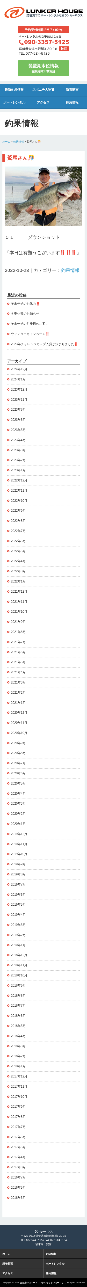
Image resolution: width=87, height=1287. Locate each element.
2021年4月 (18, 672)
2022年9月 (18, 510)
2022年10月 (19, 500)
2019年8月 (18, 874)
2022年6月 (18, 541)
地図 (64, 48)
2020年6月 (18, 773)
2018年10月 (19, 975)
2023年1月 (18, 470)
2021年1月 (18, 703)
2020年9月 (18, 743)
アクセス (43, 102)
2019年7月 (18, 884)
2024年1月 (18, 379)
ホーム (6, 141)
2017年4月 (18, 1157)
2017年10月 (19, 1096)
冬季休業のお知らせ (25, 313)
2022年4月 (18, 561)
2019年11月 (19, 844)
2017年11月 (19, 1086)
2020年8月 (18, 753)
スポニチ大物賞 (43, 89)
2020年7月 (18, 763)
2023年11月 (19, 399)
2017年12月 (19, 1076)
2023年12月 (19, 389)
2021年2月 (18, 692)
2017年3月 (18, 1167)
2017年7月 (18, 1127)
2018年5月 (18, 1026)
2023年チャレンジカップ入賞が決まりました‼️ (44, 344)
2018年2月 (18, 1056)
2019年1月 (18, 945)
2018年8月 (18, 995)
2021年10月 (19, 611)
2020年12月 (19, 712)
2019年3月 (18, 925)
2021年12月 (19, 591)
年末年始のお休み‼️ (25, 303)
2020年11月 (19, 723)
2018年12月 (19, 955)
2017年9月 (18, 1106)
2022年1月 (18, 581)
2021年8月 (18, 632)
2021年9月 (18, 622)
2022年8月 (18, 521)
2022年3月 (18, 571)
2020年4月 (18, 793)
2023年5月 (18, 430)
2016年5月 (18, 1187)
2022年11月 (19, 490)
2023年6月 (18, 420)
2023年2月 (18, 460)
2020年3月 (18, 803)
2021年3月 (18, 682)
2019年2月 (18, 935)
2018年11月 (19, 965)
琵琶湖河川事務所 (43, 68)
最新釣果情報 (14, 89)
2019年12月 (19, 834)
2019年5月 (18, 904)
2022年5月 (18, 551)
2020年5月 (18, 783)
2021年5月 (18, 662)
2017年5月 (18, 1147)
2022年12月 (19, 480)
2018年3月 (18, 1046)
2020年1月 (18, 824)
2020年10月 (19, 733)
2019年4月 (18, 914)
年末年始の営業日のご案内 (30, 324)
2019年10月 (19, 854)
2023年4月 (18, 440)
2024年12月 (19, 369)
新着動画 (72, 89)
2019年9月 (18, 864)
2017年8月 (18, 1117)
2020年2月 (18, 813)
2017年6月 (18, 1137)
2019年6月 (18, 894)
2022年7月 (18, 531)
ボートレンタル (14, 102)
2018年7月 (18, 1005)
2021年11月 (19, 602)
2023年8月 (18, 409)
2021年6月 (18, 652)
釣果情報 (18, 141)
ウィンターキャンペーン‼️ (30, 334)
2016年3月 (18, 1198)
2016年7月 (18, 1177)
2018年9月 (18, 985)
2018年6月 (18, 1016)
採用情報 (72, 102)
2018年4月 (18, 1036)
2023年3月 (18, 450)
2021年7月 (18, 642)
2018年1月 (18, 1066)
